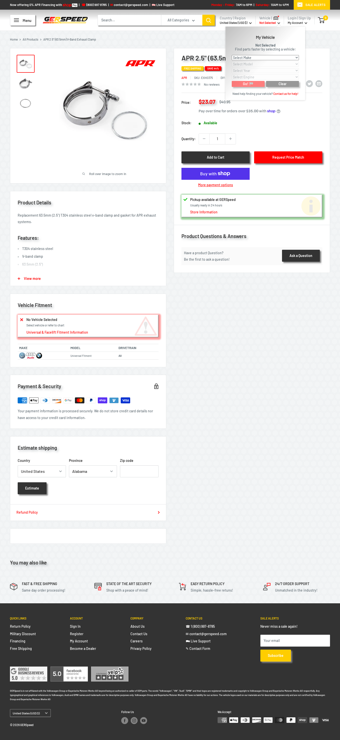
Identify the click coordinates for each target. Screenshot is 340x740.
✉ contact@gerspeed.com (206, 634)
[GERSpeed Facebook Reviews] (69, 670)
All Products (30, 39)
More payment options (215, 185)
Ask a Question (300, 255)
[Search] (208, 20)
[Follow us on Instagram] (134, 720)
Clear (282, 83)
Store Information (204, 212)
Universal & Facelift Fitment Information (57, 332)
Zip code (126, 460)
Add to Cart (215, 157)
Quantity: (188, 138)
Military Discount (23, 634)
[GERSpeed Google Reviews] (28, 670)
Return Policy (20, 626)
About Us (137, 626)
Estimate (32, 488)
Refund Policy (27, 512)
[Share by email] (318, 83)
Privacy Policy (141, 648)
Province (76, 460)
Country (24, 460)
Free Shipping (21, 648)
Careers (136, 641)
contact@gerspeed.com (129, 5)
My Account (295, 22)
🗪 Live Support (198, 641)
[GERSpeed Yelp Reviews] (109, 670)
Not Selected (265, 45)
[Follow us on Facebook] (124, 720)
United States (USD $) (26, 713)
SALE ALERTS (315, 5)
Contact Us (138, 634)
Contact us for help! (285, 93)
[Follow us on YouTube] (143, 720)
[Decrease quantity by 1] (204, 138)
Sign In (75, 626)
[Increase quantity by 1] (230, 138)
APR (184, 77)
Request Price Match (288, 157)
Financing (17, 641)
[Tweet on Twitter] (309, 83)
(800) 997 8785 (94, 5)
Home (14, 39)
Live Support (163, 5)
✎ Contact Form (198, 648)
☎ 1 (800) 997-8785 (200, 626)
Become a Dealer (83, 648)
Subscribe (275, 655)
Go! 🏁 (248, 83)
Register (76, 634)
